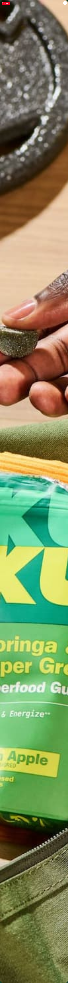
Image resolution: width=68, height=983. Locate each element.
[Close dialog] (65, 3)
